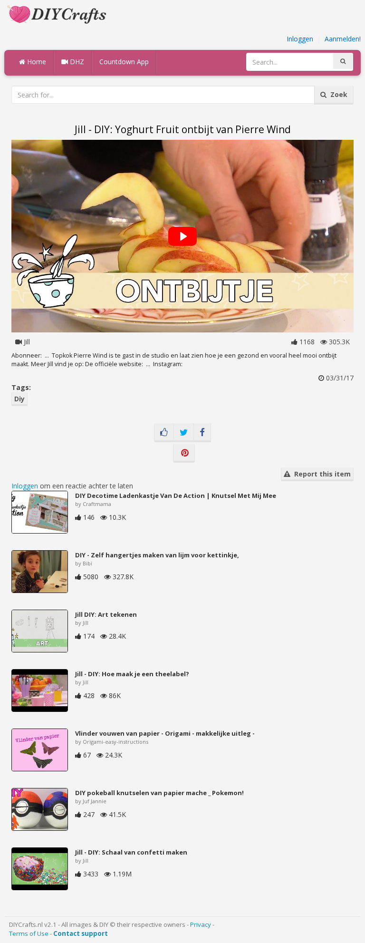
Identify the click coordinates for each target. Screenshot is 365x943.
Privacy (200, 924)
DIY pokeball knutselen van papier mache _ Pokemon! (159, 792)
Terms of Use (28, 933)
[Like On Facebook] (164, 432)
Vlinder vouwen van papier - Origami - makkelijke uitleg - (165, 733)
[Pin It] (184, 453)
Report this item (320, 473)
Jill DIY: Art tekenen (106, 614)
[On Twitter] (183, 432)
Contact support (80, 933)
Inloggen (300, 38)
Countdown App (124, 61)
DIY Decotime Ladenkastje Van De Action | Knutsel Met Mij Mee (175, 495)
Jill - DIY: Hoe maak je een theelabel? (132, 674)
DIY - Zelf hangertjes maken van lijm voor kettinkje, (157, 555)
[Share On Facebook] (202, 432)
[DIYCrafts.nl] (58, 13)
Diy (19, 398)
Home (35, 61)
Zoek (337, 94)
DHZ (76, 61)
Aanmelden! (343, 38)
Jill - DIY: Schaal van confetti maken (131, 852)
